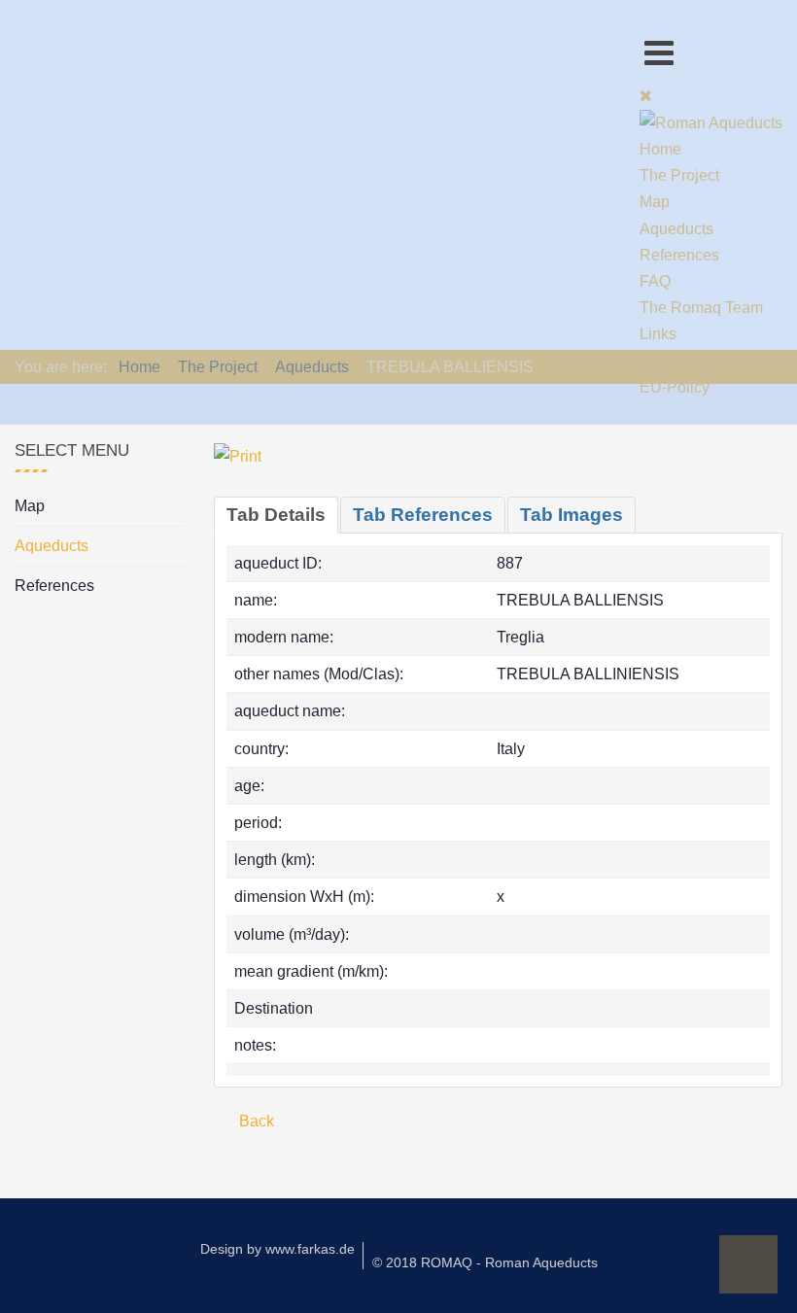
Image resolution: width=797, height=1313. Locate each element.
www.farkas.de (310, 1249)
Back (254, 1121)
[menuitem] (660, 149)
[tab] (276, 515)
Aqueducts (51, 545)
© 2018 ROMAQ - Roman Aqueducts (485, 1262)
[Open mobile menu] (659, 53)
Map (30, 506)
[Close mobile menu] (646, 95)
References (54, 585)
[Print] (237, 455)
